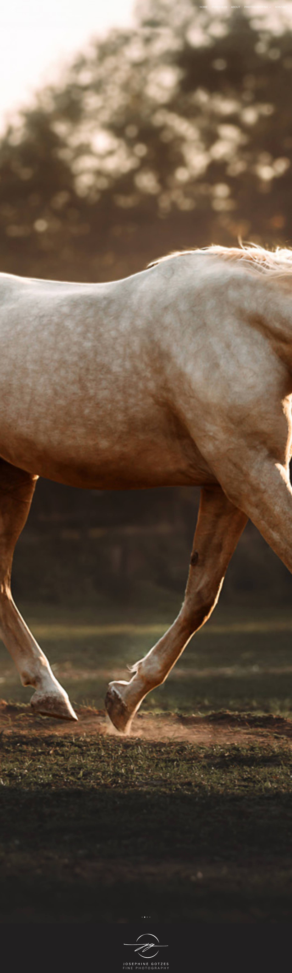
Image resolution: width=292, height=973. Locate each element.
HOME (204, 7)
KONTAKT (281, 7)
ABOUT (235, 7)
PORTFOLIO (219, 7)
